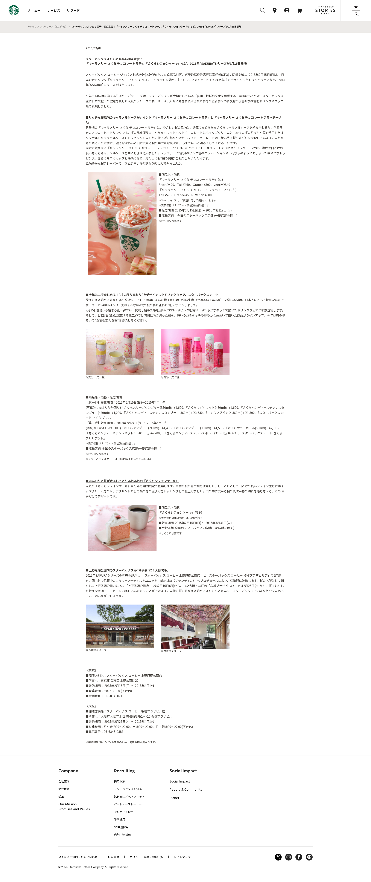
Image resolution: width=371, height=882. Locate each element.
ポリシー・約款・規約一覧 (146, 857)
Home (30, 26)
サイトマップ (182, 857)
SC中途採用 (121, 827)
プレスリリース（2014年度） (52, 26)
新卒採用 (119, 819)
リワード (73, 10)
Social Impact (180, 781)
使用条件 (113, 857)
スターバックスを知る (128, 789)
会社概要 (64, 789)
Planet (174, 798)
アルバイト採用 (124, 812)
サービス (54, 10)
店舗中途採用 (122, 835)
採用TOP (119, 781)
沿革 (61, 797)
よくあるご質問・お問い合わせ (77, 857)
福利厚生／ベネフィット (129, 797)
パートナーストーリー (128, 804)
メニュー (34, 10)
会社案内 (64, 781)
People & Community (186, 789)
